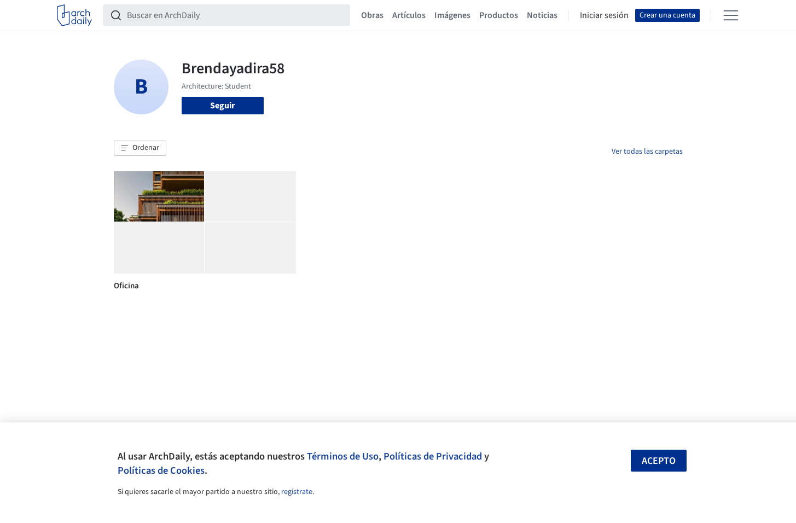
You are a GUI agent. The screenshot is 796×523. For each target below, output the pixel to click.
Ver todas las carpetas (647, 151)
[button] (140, 148)
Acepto (659, 461)
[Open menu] (731, 15)
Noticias (542, 15)
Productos (498, 15)
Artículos (409, 15)
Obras (372, 15)
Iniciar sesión (604, 15)
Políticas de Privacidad (433, 456)
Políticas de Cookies (161, 470)
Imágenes (452, 15)
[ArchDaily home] (74, 15)
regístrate (296, 491)
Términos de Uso (343, 456)
